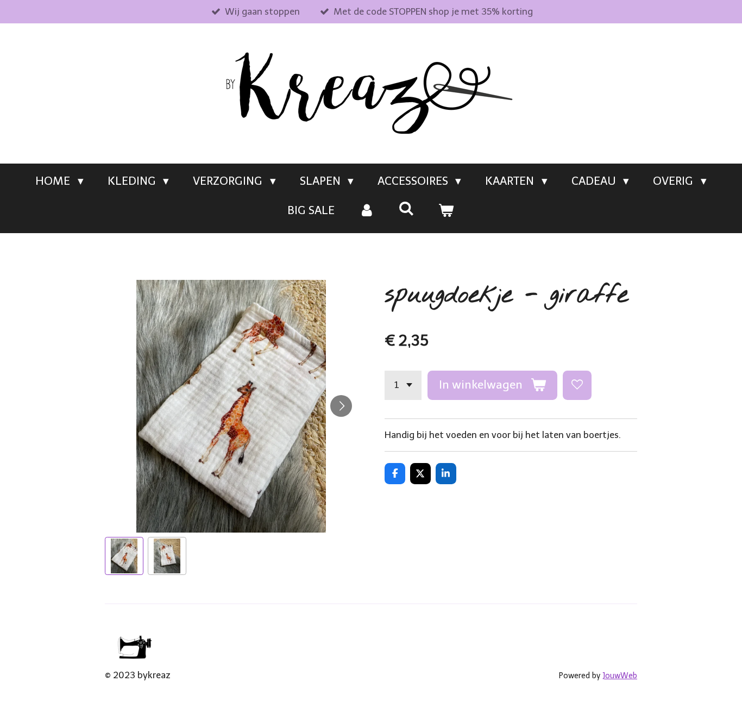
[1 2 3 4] (403, 385)
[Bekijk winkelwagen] (446, 210)
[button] (124, 556)
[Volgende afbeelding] (341, 406)
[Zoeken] (406, 208)
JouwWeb (619, 675)
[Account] (366, 210)
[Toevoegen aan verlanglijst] (577, 385)
